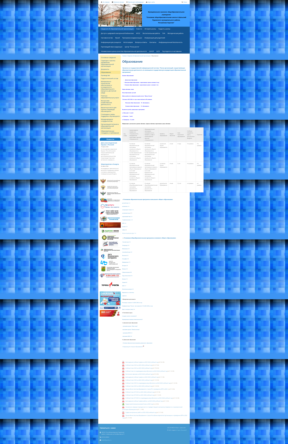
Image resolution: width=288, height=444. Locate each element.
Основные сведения (108, 57)
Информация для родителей (154, 38)
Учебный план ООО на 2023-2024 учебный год (138, 368)
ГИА (163, 33)
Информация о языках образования (133, 346)
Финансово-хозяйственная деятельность (106, 102)
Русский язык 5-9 (126, 242)
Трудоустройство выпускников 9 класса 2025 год (139, 404)
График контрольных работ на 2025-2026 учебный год (140, 412)
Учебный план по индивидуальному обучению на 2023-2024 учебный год (146, 371)
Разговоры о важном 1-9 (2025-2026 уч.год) (132, 302)
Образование (106, 72)
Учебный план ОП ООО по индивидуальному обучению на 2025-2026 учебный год (148, 398)
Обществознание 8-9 (127, 272)
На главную (106, 2)
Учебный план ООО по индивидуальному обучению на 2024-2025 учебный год (147, 383)
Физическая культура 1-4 (129, 233)
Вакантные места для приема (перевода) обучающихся (108, 109)
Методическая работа (175, 33)
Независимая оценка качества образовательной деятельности (124, 51)
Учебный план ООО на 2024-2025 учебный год (138, 386)
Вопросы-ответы (141, 42)
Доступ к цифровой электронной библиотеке (117, 33)
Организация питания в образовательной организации (110, 126)
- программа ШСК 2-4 (127, 333)
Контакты (152, 42)
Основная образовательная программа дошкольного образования (137, 343)
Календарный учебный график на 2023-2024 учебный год (141, 362)
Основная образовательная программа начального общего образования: (148, 199)
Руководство (105, 75)
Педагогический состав (109, 78)
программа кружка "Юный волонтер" (131, 329)
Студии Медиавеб (182, 430)
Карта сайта (151, 2)
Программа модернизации (132, 38)
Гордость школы (164, 29)
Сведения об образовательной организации (117, 29)
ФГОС (138, 33)
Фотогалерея (128, 42)
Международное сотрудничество (107, 120)
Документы (105, 69)
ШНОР (151, 51)
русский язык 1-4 (126, 203)
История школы (150, 29)
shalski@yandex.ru (106, 440)
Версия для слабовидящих (136, 2)
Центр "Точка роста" (132, 47)
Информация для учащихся (111, 42)
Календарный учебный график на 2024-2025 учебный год (141, 377)
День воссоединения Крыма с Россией (109, 144)
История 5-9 (125, 265)
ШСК (158, 51)
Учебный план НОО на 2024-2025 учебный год (138, 380)
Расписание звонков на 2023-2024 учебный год (138, 374)
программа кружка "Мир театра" (130, 326)
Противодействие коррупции (111, 47)
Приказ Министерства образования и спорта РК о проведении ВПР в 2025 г (146, 389)
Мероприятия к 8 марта (110, 164)
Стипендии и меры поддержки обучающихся (110, 115)
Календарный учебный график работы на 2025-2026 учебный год (143, 401)
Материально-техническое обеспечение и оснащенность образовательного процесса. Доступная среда (108, 87)
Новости (139, 29)
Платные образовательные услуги (110, 97)
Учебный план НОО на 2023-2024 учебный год (138, 365)
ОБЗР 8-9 (124, 295)
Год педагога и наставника (172, 51)
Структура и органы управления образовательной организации (108, 63)
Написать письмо (119, 2)
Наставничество (107, 38)
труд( (127, 220)
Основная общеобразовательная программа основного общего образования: (150, 238)
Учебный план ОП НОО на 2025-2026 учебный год (139, 392)
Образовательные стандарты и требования (110, 132)
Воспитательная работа (151, 33)
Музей (117, 38)
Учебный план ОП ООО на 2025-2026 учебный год (139, 395)
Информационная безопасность (170, 42)
